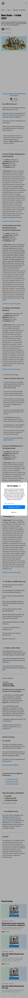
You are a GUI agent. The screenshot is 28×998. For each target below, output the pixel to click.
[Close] (24, 484)
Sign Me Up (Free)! (14, 507)
